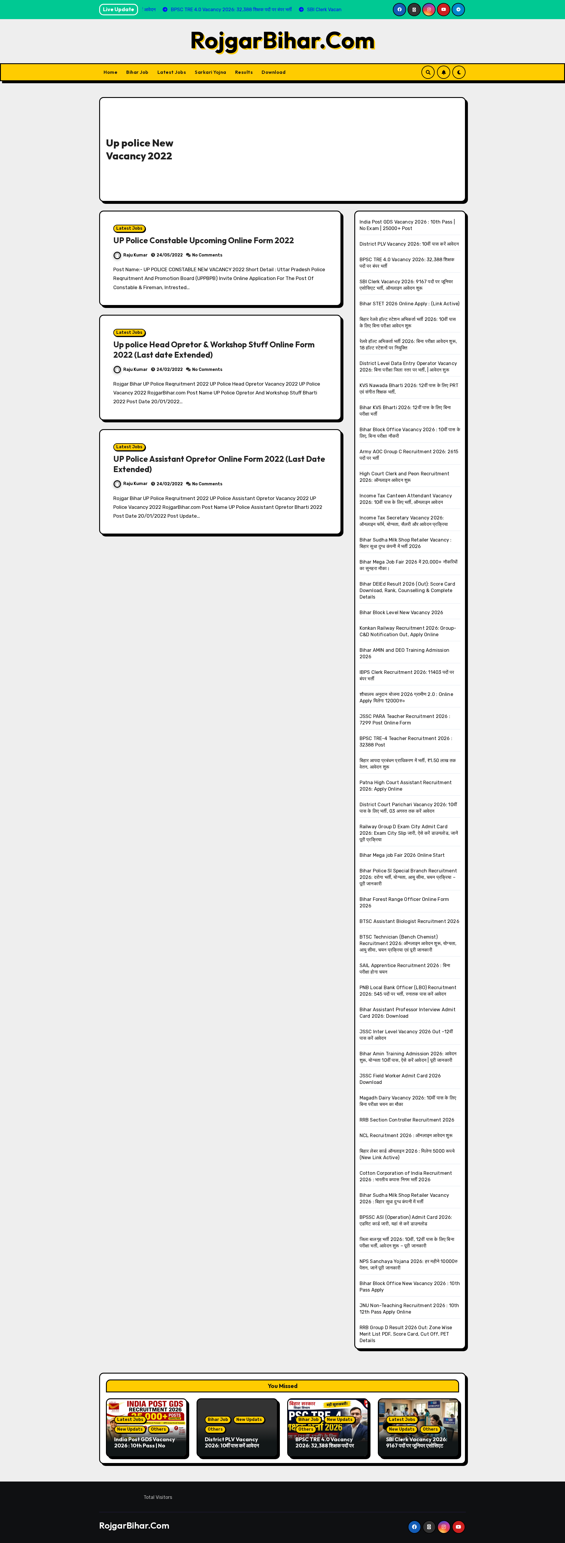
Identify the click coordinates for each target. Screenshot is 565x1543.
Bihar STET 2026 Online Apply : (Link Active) (410, 303)
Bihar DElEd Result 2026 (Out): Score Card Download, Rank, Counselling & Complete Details (407, 590)
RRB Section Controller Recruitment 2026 (407, 1120)
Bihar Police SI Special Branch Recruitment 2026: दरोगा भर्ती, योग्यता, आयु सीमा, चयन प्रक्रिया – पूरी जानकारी (408, 877)
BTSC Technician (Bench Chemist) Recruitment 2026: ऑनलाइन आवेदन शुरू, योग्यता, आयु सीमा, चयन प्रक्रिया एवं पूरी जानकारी (408, 943)
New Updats (130, 1429)
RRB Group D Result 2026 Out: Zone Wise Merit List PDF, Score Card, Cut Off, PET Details (406, 1334)
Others (158, 1429)
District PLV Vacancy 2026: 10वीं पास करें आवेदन (409, 244)
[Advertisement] (333, 148)
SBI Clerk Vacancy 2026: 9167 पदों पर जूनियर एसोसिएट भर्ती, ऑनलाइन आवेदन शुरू (416, 1445)
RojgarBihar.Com (282, 39)
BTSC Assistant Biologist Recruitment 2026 (409, 921)
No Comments (207, 255)
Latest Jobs (171, 72)
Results (244, 72)
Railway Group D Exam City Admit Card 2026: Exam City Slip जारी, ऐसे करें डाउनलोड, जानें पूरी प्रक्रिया (409, 833)
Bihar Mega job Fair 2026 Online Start (402, 855)
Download (273, 72)
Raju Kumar (135, 255)
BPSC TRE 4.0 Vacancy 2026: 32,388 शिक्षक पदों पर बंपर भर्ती (324, 1445)
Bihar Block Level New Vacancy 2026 (401, 612)
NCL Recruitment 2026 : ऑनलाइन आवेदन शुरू (406, 1135)
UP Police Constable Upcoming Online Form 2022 (203, 240)
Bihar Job (137, 72)
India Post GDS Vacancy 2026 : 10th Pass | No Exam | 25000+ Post (144, 1445)
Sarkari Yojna (210, 72)
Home (110, 72)
